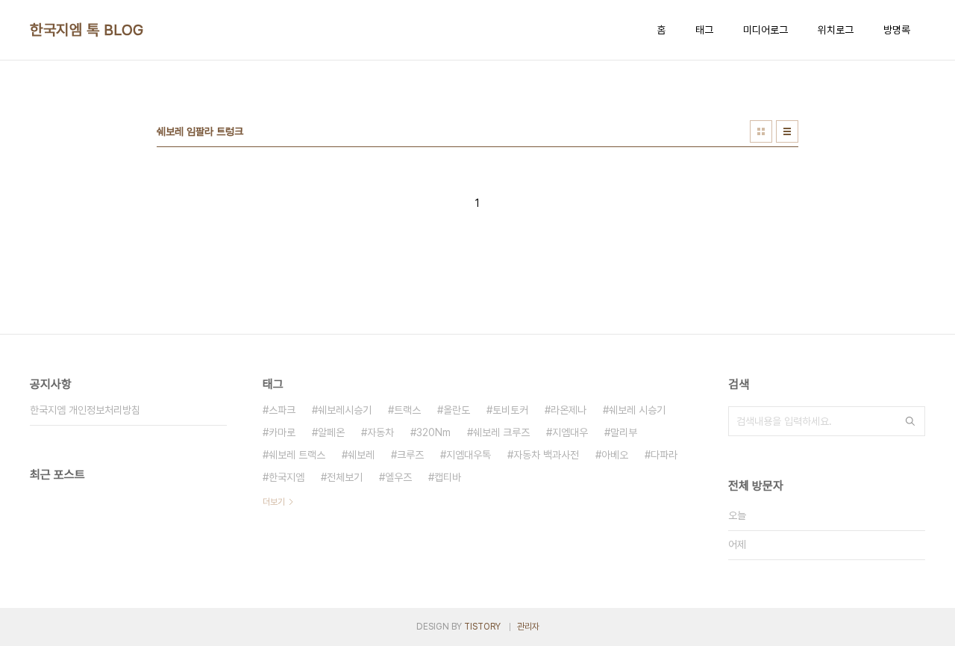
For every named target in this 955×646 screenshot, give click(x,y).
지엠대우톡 (468, 455)
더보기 (274, 502)
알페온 (331, 432)
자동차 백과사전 (546, 455)
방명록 (896, 30)
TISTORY (482, 626)
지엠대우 (570, 432)
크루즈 (410, 455)
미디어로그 (765, 30)
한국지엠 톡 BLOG (87, 30)
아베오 (614, 455)
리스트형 (787, 131)
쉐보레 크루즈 (501, 432)
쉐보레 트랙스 (297, 455)
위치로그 (836, 30)
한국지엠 (286, 477)
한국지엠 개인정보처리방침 (85, 410)
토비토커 (510, 410)
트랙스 (407, 410)
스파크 (282, 410)
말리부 (623, 432)
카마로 (282, 432)
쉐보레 (361, 455)
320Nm (433, 432)
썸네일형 (761, 131)
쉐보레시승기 (345, 410)
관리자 (528, 626)
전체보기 (345, 477)
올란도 (456, 410)
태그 (704, 30)
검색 (910, 421)
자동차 (380, 432)
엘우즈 (398, 477)
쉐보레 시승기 (637, 410)
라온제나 (568, 410)
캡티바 (447, 477)
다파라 (664, 455)
